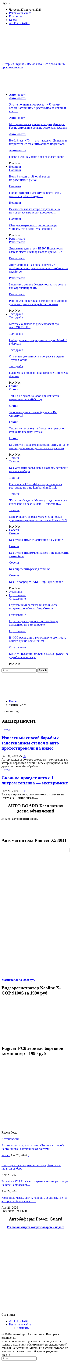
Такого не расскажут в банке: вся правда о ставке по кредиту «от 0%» (36, 430)
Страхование (17, 595)
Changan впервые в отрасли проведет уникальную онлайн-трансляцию (33, 227)
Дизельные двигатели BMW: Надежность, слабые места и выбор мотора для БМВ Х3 (36, 250)
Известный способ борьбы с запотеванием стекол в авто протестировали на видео (30, 743)
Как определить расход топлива (29, 569)
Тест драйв (16, 314)
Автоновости (17, 94)
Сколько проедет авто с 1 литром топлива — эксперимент (35, 780)
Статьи (13, 386)
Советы (14, 530)
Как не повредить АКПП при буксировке (36, 581)
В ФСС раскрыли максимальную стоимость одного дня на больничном (37, 639)
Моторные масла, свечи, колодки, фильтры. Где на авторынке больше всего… (34, 1199)
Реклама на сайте (20, 13)
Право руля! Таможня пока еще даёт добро (36, 156)
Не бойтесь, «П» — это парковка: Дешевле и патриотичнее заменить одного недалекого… (38, 142)
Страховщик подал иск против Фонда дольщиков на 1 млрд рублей (33, 623)
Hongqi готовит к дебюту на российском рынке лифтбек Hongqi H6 (35, 194)
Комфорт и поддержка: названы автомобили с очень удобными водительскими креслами (39, 446)
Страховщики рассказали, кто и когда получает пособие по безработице (33, 606)
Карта (13, 19)
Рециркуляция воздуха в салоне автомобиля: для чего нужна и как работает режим (38, 302)
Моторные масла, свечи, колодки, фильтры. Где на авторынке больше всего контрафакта (38, 126)
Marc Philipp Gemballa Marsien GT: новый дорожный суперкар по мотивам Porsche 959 (38, 518)
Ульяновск (16, 591)
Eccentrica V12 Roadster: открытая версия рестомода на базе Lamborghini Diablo (35, 485)
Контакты (15, 16)
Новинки (15, 166)
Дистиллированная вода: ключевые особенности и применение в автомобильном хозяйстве (38, 268)
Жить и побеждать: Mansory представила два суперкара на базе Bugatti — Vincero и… (38, 502)
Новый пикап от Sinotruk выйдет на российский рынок (30, 178)
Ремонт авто (17, 238)
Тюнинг (14, 458)
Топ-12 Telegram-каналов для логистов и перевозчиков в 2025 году (35, 397)
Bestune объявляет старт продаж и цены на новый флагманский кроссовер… (34, 210)
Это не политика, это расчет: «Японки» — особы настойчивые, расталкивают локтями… (33, 1147)
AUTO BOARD (19, 23)
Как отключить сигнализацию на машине (36, 539)
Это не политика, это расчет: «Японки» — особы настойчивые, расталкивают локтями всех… (37, 108)
